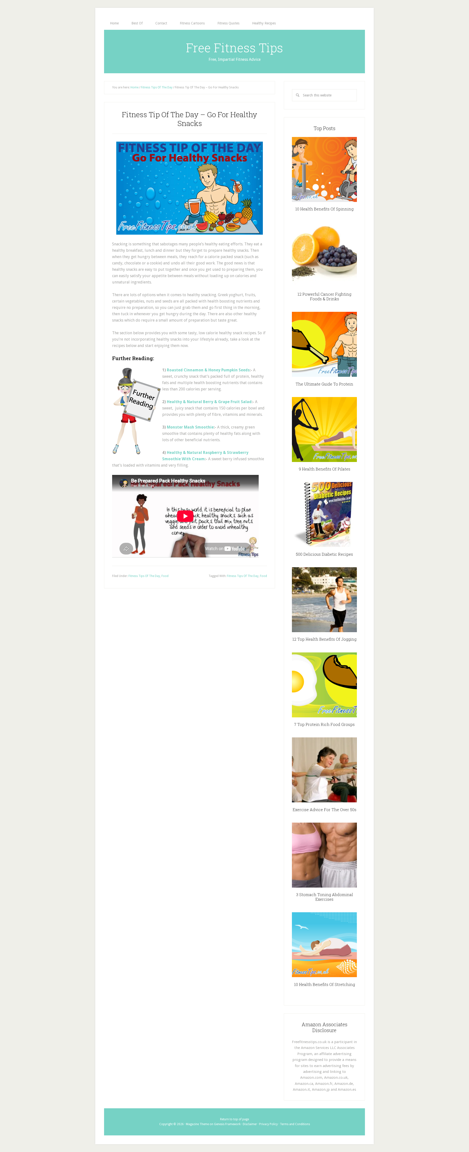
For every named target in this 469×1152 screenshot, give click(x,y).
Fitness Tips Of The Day (144, 576)
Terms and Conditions (295, 1124)
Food (165, 576)
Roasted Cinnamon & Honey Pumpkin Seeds (208, 370)
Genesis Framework (227, 1124)
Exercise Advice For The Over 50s (324, 809)
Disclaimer (250, 1124)
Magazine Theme (197, 1124)
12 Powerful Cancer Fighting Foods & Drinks (324, 296)
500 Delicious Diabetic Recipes (324, 554)
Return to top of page (234, 1119)
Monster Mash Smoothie (190, 427)
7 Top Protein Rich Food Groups (324, 724)
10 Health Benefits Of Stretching (324, 984)
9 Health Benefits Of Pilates (324, 468)
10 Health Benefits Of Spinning (324, 208)
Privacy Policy (268, 1124)
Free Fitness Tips (234, 48)
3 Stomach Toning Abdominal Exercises (324, 897)
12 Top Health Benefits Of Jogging (324, 639)
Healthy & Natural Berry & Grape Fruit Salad (209, 401)
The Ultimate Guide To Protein (324, 384)
